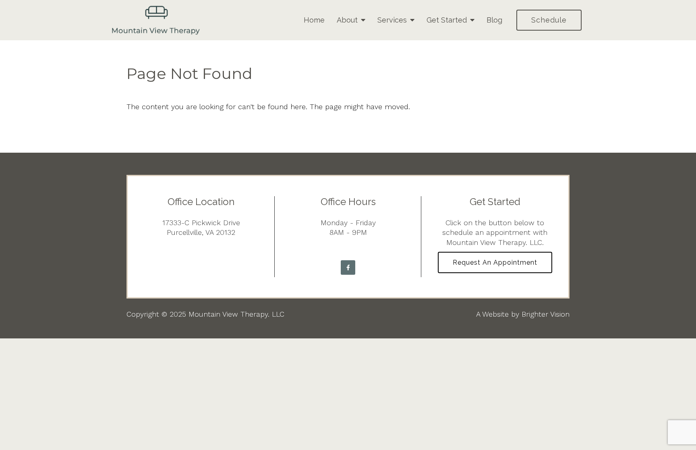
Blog (494, 20)
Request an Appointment (495, 262)
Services (392, 20)
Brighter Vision (546, 314)
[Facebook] (348, 267)
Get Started (447, 20)
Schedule (549, 20)
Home (314, 20)
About (347, 20)
